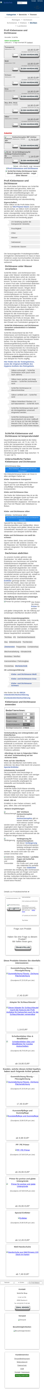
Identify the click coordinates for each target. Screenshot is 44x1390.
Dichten (33, 23)
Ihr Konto (40, 1)
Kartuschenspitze (24, 818)
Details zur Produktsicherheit (15, 892)
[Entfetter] (22, 1218)
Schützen (27, 20)
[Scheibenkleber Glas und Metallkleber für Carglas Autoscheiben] (22, 1046)
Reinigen (16, 20)
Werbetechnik (21, 666)
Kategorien (11, 15)
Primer (34, 606)
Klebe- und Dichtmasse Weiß (24, 674)
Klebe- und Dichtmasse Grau (23, 679)
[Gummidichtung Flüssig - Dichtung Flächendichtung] (22, 976)
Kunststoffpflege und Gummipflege (22, 1111)
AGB (22, 1369)
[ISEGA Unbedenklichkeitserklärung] (17, 698)
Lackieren (22, 26)
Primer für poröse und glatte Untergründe (22, 1180)
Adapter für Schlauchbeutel (22, 1002)
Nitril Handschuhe (22, 1247)
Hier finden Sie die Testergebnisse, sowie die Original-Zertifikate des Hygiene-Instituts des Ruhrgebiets (19, 364)
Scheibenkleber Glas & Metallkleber (22, 1037)
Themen (33, 15)
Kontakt (34, 1)
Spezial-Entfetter (11, 767)
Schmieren (12, 23)
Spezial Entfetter (22, 1213)
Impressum (25, 1372)
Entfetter (8, 581)
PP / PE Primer (22, 1144)
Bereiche (23, 15)
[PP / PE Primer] (22, 1150)
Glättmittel (31, 868)
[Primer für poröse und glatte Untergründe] (22, 1186)
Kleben (23, 23)
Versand (37, 8)
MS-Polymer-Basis (21, 207)
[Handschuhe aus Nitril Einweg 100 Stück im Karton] (22, 1254)
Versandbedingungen (22, 1359)
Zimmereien (9, 647)
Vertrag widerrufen (22, 1375)
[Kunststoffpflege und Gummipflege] (22, 1116)
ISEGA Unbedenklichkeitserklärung (16, 694)
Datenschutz (22, 1365)
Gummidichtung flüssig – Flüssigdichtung (22, 969)
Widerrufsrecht (22, 1362)
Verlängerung (31, 843)
